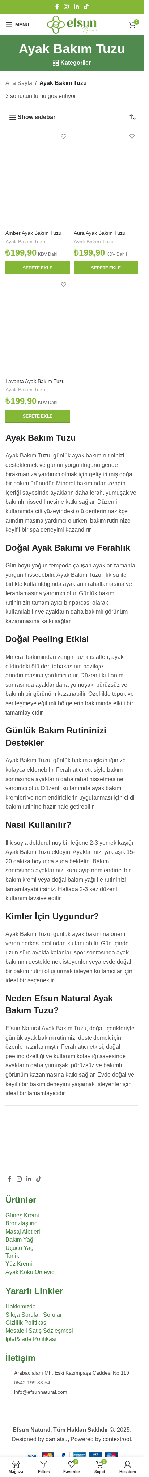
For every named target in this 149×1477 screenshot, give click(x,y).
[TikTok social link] (86, 6)
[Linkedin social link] (76, 6)
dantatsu (57, 1439)
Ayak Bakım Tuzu (25, 241)
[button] (37, 267)
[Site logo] (72, 24)
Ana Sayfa (18, 83)
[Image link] (45, 1144)
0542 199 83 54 (32, 1383)
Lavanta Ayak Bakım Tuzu (35, 381)
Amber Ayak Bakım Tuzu (33, 233)
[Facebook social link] (57, 6)
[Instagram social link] (66, 6)
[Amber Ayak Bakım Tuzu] (37, 178)
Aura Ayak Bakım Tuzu (99, 233)
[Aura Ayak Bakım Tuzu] (106, 178)
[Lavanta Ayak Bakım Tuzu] (37, 326)
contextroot (117, 1439)
